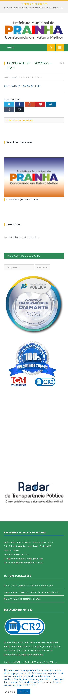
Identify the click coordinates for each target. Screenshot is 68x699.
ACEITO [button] (24, 691)
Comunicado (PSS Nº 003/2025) (22, 199)
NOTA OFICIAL (14, 224)
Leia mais (45, 681)
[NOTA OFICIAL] (34, 218)
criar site (24, 642)
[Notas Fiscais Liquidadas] (34, 135)
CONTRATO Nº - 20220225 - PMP (22, 85)
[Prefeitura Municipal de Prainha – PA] (34, 29)
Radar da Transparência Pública (41, 662)
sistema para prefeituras (44, 642)
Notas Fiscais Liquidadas (33, 7)
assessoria (27, 646)
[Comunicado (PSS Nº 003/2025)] (34, 177)
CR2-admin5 (13, 77)
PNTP (18, 662)
